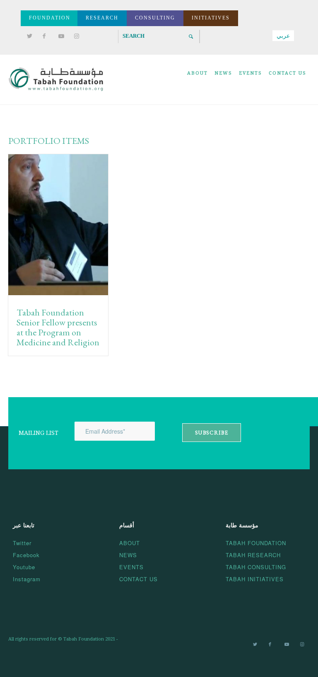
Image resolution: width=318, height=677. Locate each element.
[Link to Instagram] (75, 36)
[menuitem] (197, 79)
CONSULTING (155, 18)
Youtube (24, 567)
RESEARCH (102, 18)
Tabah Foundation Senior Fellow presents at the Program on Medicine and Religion (58, 327)
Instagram (27, 579)
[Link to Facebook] (43, 36)
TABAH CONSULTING (256, 567)
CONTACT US (138, 579)
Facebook (26, 555)
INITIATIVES (211, 18)
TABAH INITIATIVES (255, 579)
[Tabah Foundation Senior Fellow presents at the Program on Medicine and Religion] (58, 226)
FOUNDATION (49, 18)
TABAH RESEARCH (253, 555)
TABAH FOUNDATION (256, 543)
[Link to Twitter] (28, 36)
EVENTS (131, 567)
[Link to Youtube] (59, 36)
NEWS (128, 555)
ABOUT (129, 543)
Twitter (22, 543)
